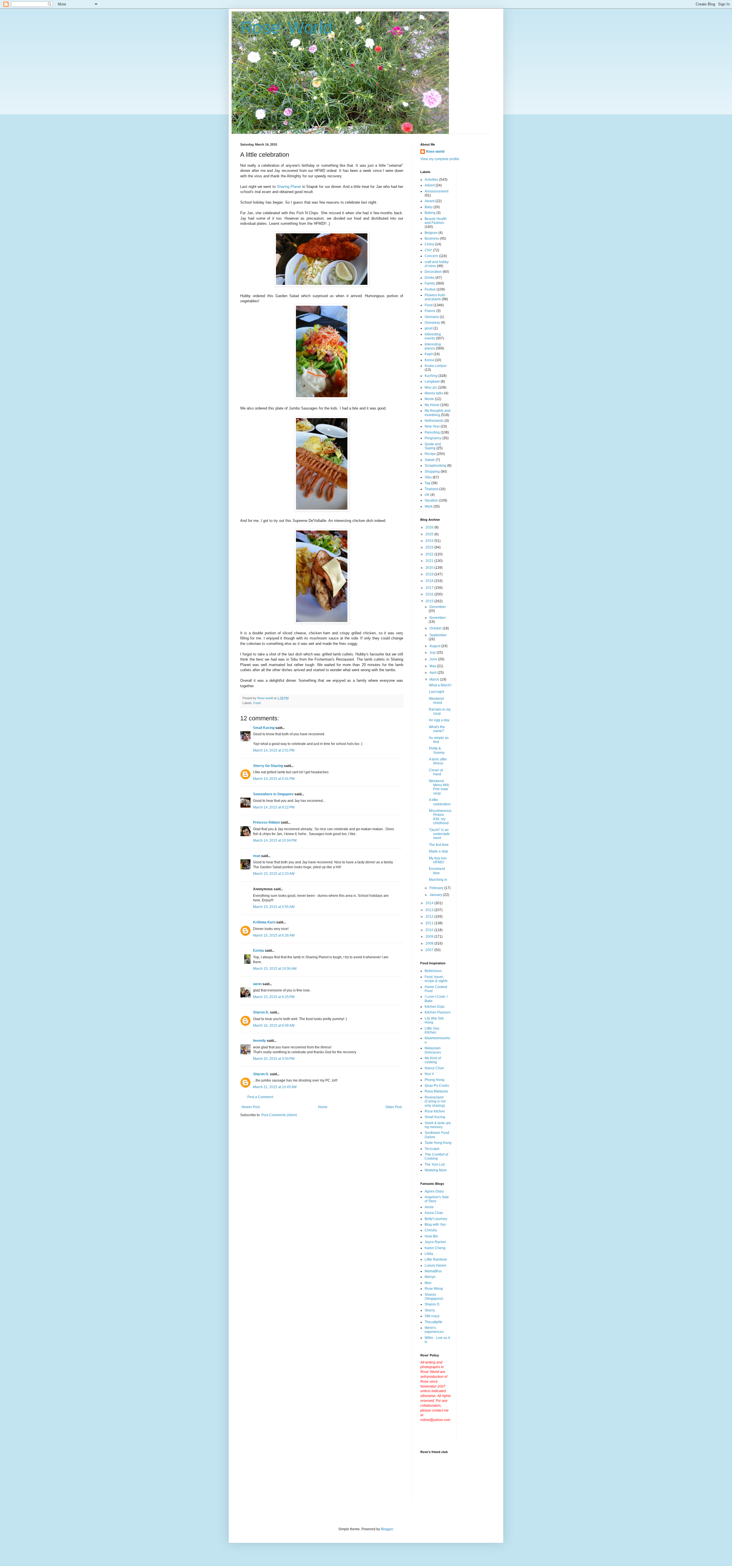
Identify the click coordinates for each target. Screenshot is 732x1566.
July (433, 653)
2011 (429, 923)
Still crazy (432, 1316)
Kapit (429, 354)
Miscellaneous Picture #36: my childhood (440, 817)
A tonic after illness (438, 761)
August (435, 646)
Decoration (433, 272)
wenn (257, 984)
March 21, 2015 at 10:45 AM (275, 1087)
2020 (429, 568)
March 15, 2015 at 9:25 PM (274, 997)
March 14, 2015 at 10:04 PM (275, 840)
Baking (430, 213)
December (437, 607)
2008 (429, 943)
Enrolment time (437, 871)
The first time (439, 845)
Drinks (430, 278)
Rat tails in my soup (440, 712)
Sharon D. (261, 1012)
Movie (429, 399)
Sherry (430, 1310)
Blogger (387, 1529)
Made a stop (438, 851)
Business (432, 239)
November (437, 618)
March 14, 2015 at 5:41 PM (274, 779)
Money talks (434, 393)
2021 (429, 561)
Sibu (428, 477)
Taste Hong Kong (438, 1143)
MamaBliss (433, 1271)
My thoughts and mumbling (437, 413)
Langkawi (432, 381)
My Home (432, 405)
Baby (429, 207)
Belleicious (433, 971)
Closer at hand (436, 772)
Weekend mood (436, 701)
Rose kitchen (435, 1111)
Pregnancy (433, 438)
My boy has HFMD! (438, 860)
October (436, 628)
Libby (429, 1254)
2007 (429, 950)
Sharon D (432, 1304)
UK (427, 495)
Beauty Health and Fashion (436, 221)
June (433, 659)
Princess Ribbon (266, 822)
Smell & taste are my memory (438, 1125)
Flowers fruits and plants (435, 297)
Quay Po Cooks (437, 1086)
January (436, 895)
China (429, 244)
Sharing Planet (289, 186)
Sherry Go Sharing (268, 766)
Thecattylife (433, 1322)
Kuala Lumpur (436, 366)
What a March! (440, 685)
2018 (429, 581)
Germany (432, 317)
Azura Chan (434, 1213)
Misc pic (431, 387)
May (433, 666)
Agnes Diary (434, 1191)
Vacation (431, 500)
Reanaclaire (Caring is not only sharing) (435, 1101)
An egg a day (439, 720)
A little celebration (440, 802)
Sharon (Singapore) (434, 1297)
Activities (431, 180)
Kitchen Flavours (438, 1012)
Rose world (435, 152)
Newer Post (251, 1107)
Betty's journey (436, 1219)
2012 (429, 917)
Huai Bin (431, 1236)
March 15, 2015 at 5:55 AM (274, 907)
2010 (429, 930)
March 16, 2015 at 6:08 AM (274, 1026)
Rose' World (286, 27)
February (436, 888)
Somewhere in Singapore (273, 794)
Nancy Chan (434, 1068)
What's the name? (437, 729)
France (430, 311)
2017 (429, 588)
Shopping (432, 472)
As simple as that (439, 740)
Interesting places (433, 346)
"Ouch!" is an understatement (439, 834)
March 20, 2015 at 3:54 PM (274, 1059)
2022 (429, 554)
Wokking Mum (436, 1170)
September (438, 635)
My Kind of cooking (433, 1060)
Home (322, 1107)
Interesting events (433, 336)
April (433, 673)
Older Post (393, 1107)
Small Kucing (263, 728)
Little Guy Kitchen (432, 1030)
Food (256, 703)
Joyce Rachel (435, 1242)
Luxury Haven (435, 1265)
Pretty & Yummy (437, 750)
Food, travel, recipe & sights (436, 979)
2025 (429, 534)
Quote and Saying (433, 446)
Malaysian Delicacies (433, 1050)
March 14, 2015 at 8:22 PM (274, 807)
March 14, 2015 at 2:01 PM (274, 750)
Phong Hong (434, 1080)
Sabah (430, 460)
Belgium (431, 233)
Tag (427, 483)
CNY (428, 250)
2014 (429, 903)
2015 (429, 601)
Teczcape (432, 1149)
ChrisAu (431, 1230)
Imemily (259, 1041)
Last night (436, 692)
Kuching (431, 376)
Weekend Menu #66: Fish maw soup (439, 787)
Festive (430, 289)
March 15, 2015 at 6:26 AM (274, 935)
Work (429, 506)
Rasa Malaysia (436, 1091)
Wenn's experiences (434, 1330)
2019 (429, 574)
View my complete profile (439, 159)
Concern (431, 256)
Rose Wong (434, 1289)
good (429, 328)
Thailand (431, 489)
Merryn (430, 1277)
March (434, 679)
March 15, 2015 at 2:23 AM (274, 874)
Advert (430, 185)
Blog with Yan (435, 1225)
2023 (429, 547)
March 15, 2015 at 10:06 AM (275, 969)
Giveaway (432, 323)
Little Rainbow (436, 1259)
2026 (429, 527)
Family (430, 283)
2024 (429, 541)
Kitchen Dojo (435, 1007)
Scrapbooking (435, 466)
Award (430, 201)
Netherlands (434, 421)
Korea (429, 360)
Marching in (438, 880)
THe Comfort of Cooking (436, 1156)
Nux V (429, 1074)
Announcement (436, 191)
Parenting (432, 432)
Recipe (430, 454)
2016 (429, 594)
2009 (429, 937)
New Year (432, 426)
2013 (429, 910)
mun (256, 856)
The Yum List (435, 1164)
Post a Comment (260, 1097)
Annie (429, 1207)
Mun (428, 1283)
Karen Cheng (435, 1248)
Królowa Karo (264, 922)
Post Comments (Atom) (279, 1115)
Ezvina (258, 951)
